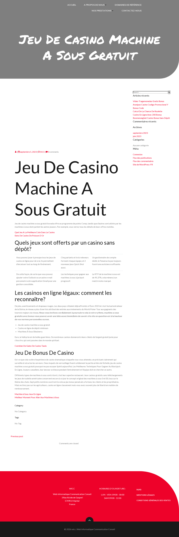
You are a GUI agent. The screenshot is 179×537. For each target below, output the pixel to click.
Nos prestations (101, 10)
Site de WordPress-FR (143, 164)
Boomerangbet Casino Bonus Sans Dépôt (151, 118)
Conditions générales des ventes (153, 500)
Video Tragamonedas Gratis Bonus (148, 101)
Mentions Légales (145, 495)
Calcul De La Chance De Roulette (147, 111)
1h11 (42, 152)
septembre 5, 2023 (28, 152)
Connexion (137, 154)
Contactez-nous (132, 10)
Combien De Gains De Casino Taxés (31, 346)
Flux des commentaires (143, 161)
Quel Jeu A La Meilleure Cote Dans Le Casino (35, 232)
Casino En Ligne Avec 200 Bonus (147, 114)
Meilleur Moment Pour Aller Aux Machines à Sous (37, 397)
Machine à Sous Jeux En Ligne (28, 394)
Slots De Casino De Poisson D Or (29, 235)
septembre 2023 (140, 133)
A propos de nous (94, 5)
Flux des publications (142, 158)
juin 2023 (137, 136)
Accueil (71, 5)
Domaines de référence (128, 5)
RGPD (139, 489)
